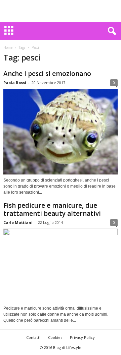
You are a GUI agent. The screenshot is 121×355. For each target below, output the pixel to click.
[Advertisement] (60, 11)
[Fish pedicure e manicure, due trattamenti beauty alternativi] (60, 266)
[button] (110, 31)
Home (7, 47)
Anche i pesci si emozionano (47, 73)
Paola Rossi (14, 82)
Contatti (33, 337)
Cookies (55, 337)
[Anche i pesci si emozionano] (60, 131)
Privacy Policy (82, 337)
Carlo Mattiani (18, 222)
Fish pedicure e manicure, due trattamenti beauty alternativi (52, 209)
